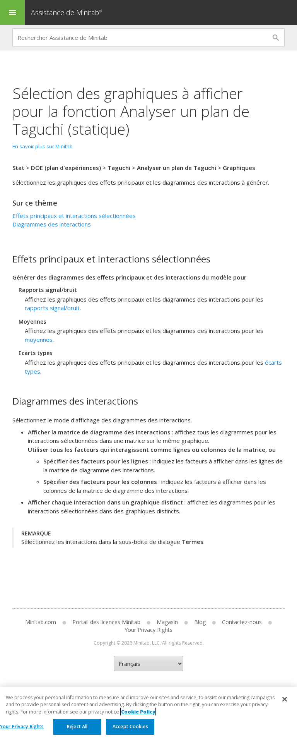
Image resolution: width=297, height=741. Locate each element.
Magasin (167, 622)
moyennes (39, 339)
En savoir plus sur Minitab (42, 146)
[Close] (284, 699)
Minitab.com (40, 622)
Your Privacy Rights (22, 726)
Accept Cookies (130, 726)
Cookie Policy (138, 711)
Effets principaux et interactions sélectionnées (74, 216)
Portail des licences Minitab (106, 622)
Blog (200, 622)
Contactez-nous (242, 622)
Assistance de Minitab (66, 12)
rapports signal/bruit (52, 308)
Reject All (77, 726)
